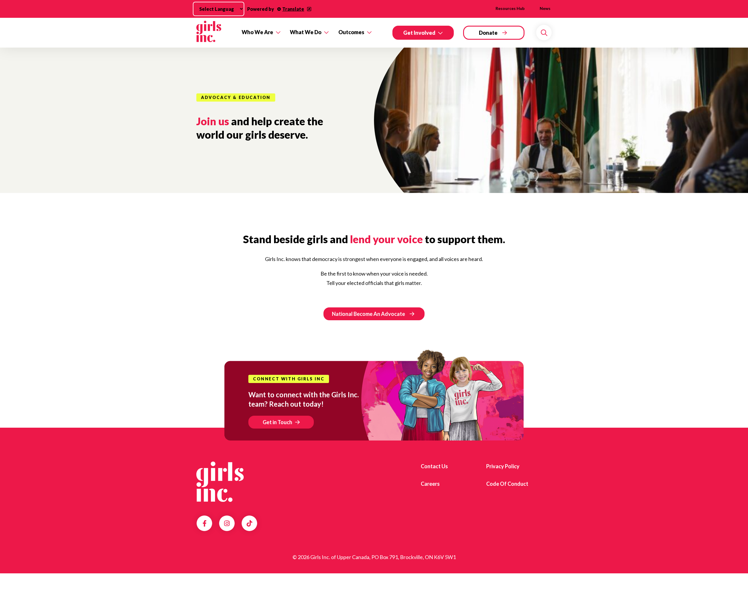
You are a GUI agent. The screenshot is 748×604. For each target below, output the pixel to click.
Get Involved (419, 32)
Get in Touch (277, 422)
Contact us (434, 466)
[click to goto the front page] (220, 482)
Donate (488, 32)
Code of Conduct (507, 484)
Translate (293, 9)
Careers (430, 484)
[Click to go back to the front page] (214, 33)
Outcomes (351, 32)
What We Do (305, 32)
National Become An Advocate (368, 314)
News (545, 8)
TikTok (249, 523)
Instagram (226, 523)
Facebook (204, 523)
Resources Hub (510, 8)
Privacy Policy (503, 466)
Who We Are (257, 32)
